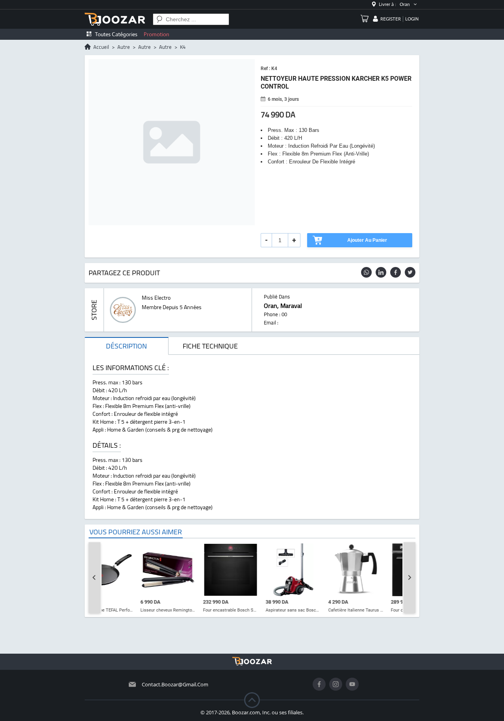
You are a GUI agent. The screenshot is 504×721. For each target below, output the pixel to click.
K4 (182, 47)
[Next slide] (409, 577)
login (412, 19)
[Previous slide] (94, 577)
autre (123, 47)
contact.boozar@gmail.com (175, 684)
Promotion (156, 34)
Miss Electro (156, 298)
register (390, 19)
